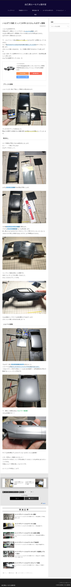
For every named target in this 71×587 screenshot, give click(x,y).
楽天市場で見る (36, 73)
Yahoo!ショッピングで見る (23, 76)
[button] (31, 498)
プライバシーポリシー (65, 582)
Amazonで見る (23, 73)
